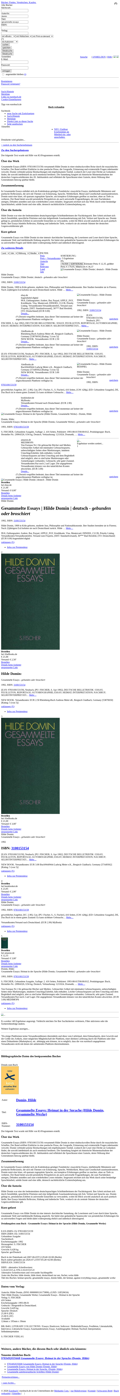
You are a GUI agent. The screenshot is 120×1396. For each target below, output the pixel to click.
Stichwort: (6, 7)
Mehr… (69, 290)
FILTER (65, 264)
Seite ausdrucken (15, 124)
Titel (42, 264)
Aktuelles (16, 1393)
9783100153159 (8, 385)
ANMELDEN (99, 57)
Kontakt (92, 1391)
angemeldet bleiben (15, 74)
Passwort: (5, 65)
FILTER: (44, 253)
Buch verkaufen (56, 107)
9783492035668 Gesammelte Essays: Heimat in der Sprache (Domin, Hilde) (45, 1358)
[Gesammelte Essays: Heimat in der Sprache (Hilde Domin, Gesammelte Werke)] (10, 1093)
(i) (25, 74)
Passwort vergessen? (10, 84)
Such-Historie (7, 91)
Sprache (84, 57)
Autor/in (44, 261)
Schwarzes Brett (104, 1391)
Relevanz (44, 266)
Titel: (3, 19)
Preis (42, 256)
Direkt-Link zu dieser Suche (20, 121)
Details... (25, 313)
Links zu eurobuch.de (11, 97)
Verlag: (4, 30)
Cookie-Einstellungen (11, 99)
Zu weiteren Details (12, 247)
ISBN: (4, 25)
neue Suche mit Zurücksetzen (20, 113)
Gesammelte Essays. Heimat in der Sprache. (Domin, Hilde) (34, 1369)
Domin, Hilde (26, 1100)
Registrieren (6, 81)
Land (42, 269)
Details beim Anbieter (11, 495)
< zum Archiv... (8, 1383)
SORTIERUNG (77, 264)
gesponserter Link (9, 498)
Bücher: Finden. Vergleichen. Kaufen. (18, 2)
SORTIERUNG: (68, 256)
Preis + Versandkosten (50, 258)
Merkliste (5, 94)
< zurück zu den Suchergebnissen (16, 145)
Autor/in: (5, 13)
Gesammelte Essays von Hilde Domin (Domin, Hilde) (32, 1366)
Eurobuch (13, 1391)
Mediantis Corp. (61, 1391)
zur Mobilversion (78, 1391)
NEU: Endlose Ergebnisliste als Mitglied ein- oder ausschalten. (62, 133)
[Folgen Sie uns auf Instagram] (117, 57)
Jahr (42, 272)
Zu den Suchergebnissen (15, 150)
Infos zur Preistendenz (17, 547)
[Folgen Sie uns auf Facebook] (115, 57)
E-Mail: (4, 59)
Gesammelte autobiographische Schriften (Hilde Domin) (33, 1372)
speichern (113, 319)
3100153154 (19, 282)
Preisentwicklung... (10, 1377)
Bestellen (5, 493)
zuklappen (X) (7, 542)
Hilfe (109, 57)
